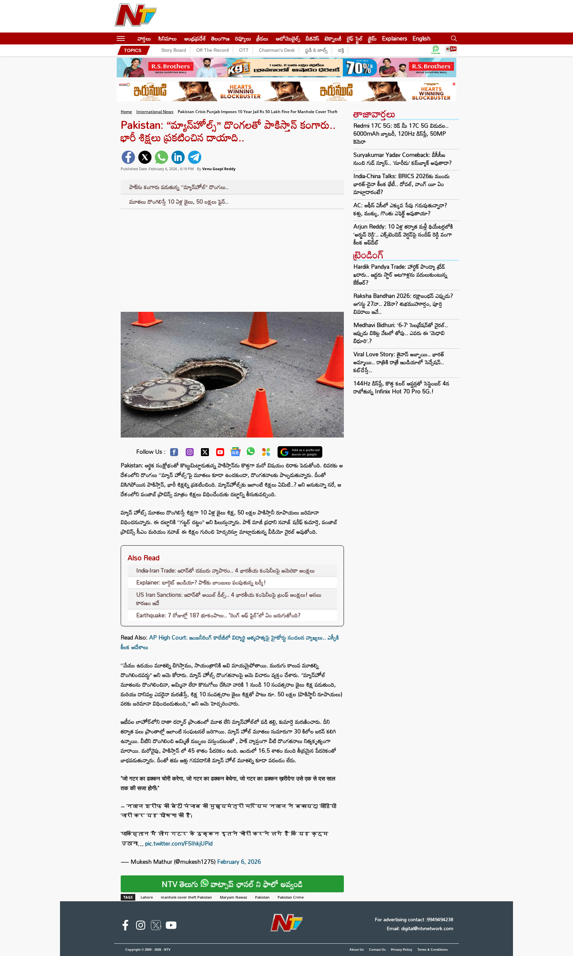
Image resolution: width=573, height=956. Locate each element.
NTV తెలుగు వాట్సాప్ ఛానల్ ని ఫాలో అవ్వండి (232, 884)
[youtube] (171, 926)
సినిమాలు (168, 38)
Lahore (147, 897)
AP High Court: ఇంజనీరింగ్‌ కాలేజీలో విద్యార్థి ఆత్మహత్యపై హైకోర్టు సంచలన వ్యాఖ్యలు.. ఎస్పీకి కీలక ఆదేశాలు (230, 642)
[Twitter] (205, 453)
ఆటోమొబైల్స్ (288, 38)
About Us (357, 949)
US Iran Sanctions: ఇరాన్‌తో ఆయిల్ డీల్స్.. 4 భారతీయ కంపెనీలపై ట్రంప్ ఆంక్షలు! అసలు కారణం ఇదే (228, 599)
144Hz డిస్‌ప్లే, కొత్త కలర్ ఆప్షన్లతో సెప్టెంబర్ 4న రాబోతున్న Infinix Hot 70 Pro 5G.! (401, 387)
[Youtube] (220, 453)
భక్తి (341, 50)
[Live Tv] (451, 50)
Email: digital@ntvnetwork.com (420, 928)
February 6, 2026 (239, 861)
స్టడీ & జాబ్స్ (316, 50)
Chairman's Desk (277, 50)
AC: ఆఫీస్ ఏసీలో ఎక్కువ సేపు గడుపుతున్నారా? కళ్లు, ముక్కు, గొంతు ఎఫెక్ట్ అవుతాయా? (400, 209)
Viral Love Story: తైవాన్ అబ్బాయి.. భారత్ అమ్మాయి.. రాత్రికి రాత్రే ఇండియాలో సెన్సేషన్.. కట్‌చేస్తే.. (398, 362)
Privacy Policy (401, 949)
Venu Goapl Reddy (218, 168)
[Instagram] (190, 453)
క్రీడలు (262, 38)
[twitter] (145, 157)
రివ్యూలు (243, 38)
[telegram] (194, 157)
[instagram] (140, 926)
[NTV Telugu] (135, 16)
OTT (244, 50)
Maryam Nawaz (233, 897)
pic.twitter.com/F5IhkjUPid (179, 843)
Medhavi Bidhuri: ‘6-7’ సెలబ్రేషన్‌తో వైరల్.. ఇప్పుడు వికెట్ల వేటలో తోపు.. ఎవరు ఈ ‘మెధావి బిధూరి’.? (400, 332)
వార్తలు (144, 38)
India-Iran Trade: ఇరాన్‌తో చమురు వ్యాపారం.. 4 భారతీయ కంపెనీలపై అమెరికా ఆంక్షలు (225, 570)
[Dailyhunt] (266, 453)
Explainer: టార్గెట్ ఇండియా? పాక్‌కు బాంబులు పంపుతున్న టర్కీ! (201, 582)
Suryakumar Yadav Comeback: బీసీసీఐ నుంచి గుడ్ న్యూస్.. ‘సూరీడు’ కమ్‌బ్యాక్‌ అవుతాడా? (402, 159)
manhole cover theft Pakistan (186, 897)
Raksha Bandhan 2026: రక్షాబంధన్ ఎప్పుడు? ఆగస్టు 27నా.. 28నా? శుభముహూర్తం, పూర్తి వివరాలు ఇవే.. (403, 303)
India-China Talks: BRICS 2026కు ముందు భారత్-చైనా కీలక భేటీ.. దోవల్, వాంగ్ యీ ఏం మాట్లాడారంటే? (401, 184)
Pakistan (262, 897)
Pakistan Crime (291, 897)
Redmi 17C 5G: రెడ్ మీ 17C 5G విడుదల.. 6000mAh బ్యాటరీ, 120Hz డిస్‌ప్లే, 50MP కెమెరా (401, 134)
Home (126, 111)
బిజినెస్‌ (312, 38)
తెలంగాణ (220, 38)
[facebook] (128, 157)
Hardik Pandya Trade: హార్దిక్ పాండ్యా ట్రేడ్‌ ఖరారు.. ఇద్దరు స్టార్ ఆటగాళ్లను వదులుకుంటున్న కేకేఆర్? (400, 274)
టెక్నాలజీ (333, 38)
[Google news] (235, 453)
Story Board (173, 50)
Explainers (394, 38)
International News (154, 111)
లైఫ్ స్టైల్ (355, 38)
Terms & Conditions (432, 949)
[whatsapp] (161, 157)
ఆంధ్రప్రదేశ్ (195, 38)
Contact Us (377, 949)
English (421, 38)
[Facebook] (174, 453)
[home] (131, 38)
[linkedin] (178, 157)
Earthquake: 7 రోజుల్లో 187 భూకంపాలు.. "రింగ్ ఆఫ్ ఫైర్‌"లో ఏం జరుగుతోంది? (218, 615)
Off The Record (212, 50)
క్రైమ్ (372, 38)
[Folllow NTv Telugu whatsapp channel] (436, 50)
